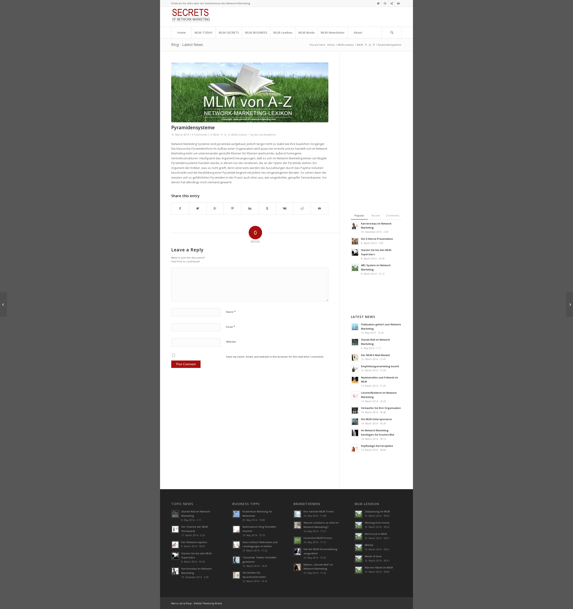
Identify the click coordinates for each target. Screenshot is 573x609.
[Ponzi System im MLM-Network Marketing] (249, 92)
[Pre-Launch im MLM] (3, 304)
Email (230, 327)
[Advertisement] (369, 130)
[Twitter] (378, 3)
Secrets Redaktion (265, 134)
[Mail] (398, 3)
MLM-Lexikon (346, 44)
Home (331, 44)
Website (231, 341)
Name (231, 312)
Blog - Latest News (187, 44)
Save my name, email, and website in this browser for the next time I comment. (275, 356)
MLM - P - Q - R (366, 44)
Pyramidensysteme (193, 127)
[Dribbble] (385, 3)
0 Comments (199, 134)
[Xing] (391, 3)
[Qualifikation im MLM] (569, 304)
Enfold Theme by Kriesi (208, 603)
